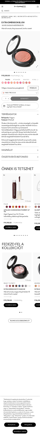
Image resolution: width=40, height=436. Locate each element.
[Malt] (22, 207)
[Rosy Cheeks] (8, 83)
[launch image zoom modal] (37, 66)
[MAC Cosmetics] (20, 6)
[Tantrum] (19, 207)
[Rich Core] (10, 286)
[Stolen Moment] (16, 286)
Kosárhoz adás (11, 227)
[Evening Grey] (26, 286)
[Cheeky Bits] (17, 83)
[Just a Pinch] (14, 83)
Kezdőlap (4, 16)
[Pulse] (7, 207)
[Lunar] (19, 286)
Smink (10, 16)
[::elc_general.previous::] (4, 207)
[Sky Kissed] (36, 207)
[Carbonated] (16, 207)
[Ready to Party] (7, 286)
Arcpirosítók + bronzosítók (27, 16)
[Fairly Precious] (23, 83)
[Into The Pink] (2, 83)
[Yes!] (13, 207)
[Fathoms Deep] (22, 286)
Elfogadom (28, 424)
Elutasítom (11, 424)
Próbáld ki (33, 88)
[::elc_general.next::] (29, 207)
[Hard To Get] (26, 83)
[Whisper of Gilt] (36, 286)
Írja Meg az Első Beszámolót (20, 320)
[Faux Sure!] (29, 83)
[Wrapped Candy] (20, 83)
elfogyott (24, 98)
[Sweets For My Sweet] (5, 83)
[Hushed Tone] (11, 83)
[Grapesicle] (10, 207)
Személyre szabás (20, 431)
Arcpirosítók (6, 17)
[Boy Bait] (26, 207)
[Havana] (13, 286)
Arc (15, 16)
